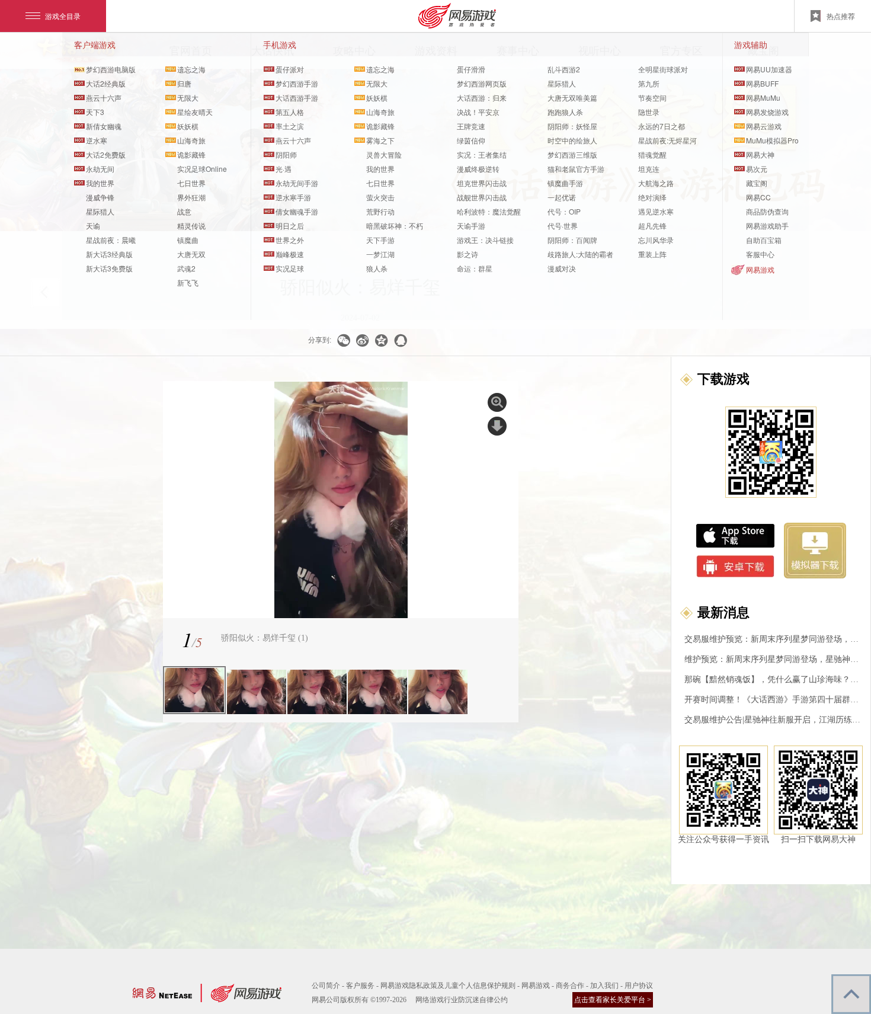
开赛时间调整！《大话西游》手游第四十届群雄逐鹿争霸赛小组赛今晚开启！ (773, 699)
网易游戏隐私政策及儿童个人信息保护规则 (447, 985)
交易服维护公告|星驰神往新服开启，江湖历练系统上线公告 (773, 719)
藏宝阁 (756, 183)
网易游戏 (760, 269)
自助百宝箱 (764, 240)
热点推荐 (841, 16)
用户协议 (639, 985)
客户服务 (360, 985)
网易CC (758, 197)
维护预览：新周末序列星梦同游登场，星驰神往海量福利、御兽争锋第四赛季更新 (773, 659)
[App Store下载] (735, 536)
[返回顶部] (851, 994)
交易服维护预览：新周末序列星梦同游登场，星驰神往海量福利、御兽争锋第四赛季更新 (773, 639)
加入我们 (604, 985)
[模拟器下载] (815, 550)
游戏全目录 (63, 16)
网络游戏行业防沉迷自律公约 (461, 1000)
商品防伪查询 (767, 211)
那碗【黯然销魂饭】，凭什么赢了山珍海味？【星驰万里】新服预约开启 (773, 679)
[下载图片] (497, 426)
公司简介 (326, 985)
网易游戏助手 (767, 225)
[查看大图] (497, 402)
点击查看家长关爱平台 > (612, 1000)
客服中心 (760, 254)
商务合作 (570, 985)
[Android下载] (735, 566)
